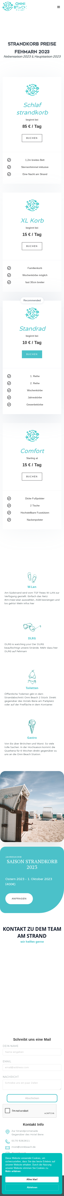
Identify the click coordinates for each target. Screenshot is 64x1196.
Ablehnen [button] (32, 1187)
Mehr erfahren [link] (13, 1171)
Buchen (32, 138)
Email (7, 1061)
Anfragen (19, 898)
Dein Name (10, 1046)
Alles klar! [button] (32, 1179)
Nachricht (11, 1076)
